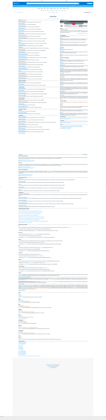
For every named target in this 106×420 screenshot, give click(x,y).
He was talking (76, 31)
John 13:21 (69, 227)
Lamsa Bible (20, 110)
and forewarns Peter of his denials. (66, 128)
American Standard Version (22, 56)
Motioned (78, 121)
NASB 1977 (20, 42)
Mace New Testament (21, 123)
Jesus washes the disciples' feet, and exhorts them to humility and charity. (71, 125)
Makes (71, 121)
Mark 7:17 (61, 54)
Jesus (20, 184)
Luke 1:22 (61, 105)
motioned (63, 31)
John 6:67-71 (62, 81)
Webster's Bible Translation (22, 75)
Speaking (64, 118)
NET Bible (19, 70)
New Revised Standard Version (22, 106)
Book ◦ (84, 154)
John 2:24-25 (45, 267)
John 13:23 (41, 247)
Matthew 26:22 (30, 262)
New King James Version (22, 35)
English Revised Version (21, 61)
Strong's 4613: (20, 302)
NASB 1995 (20, 40)
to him (66, 31)
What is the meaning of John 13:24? (24, 209)
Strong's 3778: (20, 318)
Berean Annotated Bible (21, 49)
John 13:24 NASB (20, 348)
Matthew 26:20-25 (62, 91)
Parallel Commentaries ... (22, 290)
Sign (85, 121)
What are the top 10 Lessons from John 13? (25, 222)
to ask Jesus (69, 31)
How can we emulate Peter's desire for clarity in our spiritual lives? (28, 215)
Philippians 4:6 (41, 255)
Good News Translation (21, 66)
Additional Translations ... (22, 133)
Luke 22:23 (61, 62)
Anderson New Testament (22, 116)
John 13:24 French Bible (21, 353)
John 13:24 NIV (20, 345)
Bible (15, 12)
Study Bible (20, 154)
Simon (87, 30)
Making (73, 121)
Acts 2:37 (36, 230)
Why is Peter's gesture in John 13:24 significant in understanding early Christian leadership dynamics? (33, 221)
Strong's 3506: (20, 312)
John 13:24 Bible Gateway (22, 343)
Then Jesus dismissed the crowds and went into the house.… (26, 167)
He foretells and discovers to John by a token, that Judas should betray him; (72, 126)
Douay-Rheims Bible (21, 99)
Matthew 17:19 (26, 257)
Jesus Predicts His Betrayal (64, 29)
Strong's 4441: (20, 323)
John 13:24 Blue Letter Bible (22, 342)
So (85, 30)
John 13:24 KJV (20, 349)
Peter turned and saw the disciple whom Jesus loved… (25, 174)
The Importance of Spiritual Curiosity (23, 193)
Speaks (67, 118)
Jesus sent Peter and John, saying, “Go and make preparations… (26, 160)
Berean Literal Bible (21, 30)
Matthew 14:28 (32, 234)
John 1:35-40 (62, 73)
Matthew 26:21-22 (62, 64)
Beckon (61, 121)
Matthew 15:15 (62, 48)
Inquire (69, 121)
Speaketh (61, 118)
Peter (61, 31)
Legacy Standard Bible (21, 44)
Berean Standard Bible (21, 28)
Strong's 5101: (20, 328)
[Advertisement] (53, 148)
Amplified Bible (20, 47)
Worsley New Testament (22, 130)
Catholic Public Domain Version (22, 101)
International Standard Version (22, 68)
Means (76, 121)
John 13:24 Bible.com (21, 344)
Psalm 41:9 (49, 171)
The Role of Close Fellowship (22, 197)
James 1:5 (37, 255)
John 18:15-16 (62, 68)
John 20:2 (61, 43)
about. (80, 31)
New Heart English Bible (21, 73)
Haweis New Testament (21, 121)
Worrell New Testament (21, 128)
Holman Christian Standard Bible (23, 54)
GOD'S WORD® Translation (22, 63)
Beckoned (63, 121)
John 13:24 (20, 274)
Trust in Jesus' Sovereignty (22, 200)
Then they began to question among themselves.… (25, 175)
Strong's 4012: (20, 339)
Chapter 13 (19, 12)
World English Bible (21, 84)
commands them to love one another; (66, 127)
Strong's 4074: (20, 307)
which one (72, 31)
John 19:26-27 (62, 77)
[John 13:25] (105, 188)
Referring (82, 121)
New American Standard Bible (22, 37)
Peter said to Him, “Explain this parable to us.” (24, 166)
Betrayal (20, 189)
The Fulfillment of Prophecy (22, 205)
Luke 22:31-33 (26, 237)
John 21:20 (61, 59)
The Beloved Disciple (22, 181)
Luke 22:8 (61, 41)
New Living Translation (21, 23)
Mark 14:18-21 (62, 95)
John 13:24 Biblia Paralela (22, 351)
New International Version (22, 21)
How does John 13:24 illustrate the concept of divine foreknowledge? (29, 219)
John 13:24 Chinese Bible (22, 352)
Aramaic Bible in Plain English (22, 112)
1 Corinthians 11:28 (26, 264)
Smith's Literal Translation (22, 95)
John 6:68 (36, 234)
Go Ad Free (2, 416)
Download (86, 33)
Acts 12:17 (61, 112)
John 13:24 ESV (20, 347)
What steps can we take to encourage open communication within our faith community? (31, 216)
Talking (69, 118)
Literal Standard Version (21, 88)
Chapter (86, 154)
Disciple (66, 121)
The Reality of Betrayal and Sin (22, 202)
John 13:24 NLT (20, 346)
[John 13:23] (1, 188)
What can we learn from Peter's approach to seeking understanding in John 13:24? (31, 212)
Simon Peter (21, 178)
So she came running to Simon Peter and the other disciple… (26, 161)
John (17, 12)
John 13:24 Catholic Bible (22, 354)
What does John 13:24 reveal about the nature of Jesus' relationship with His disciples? (31, 218)
